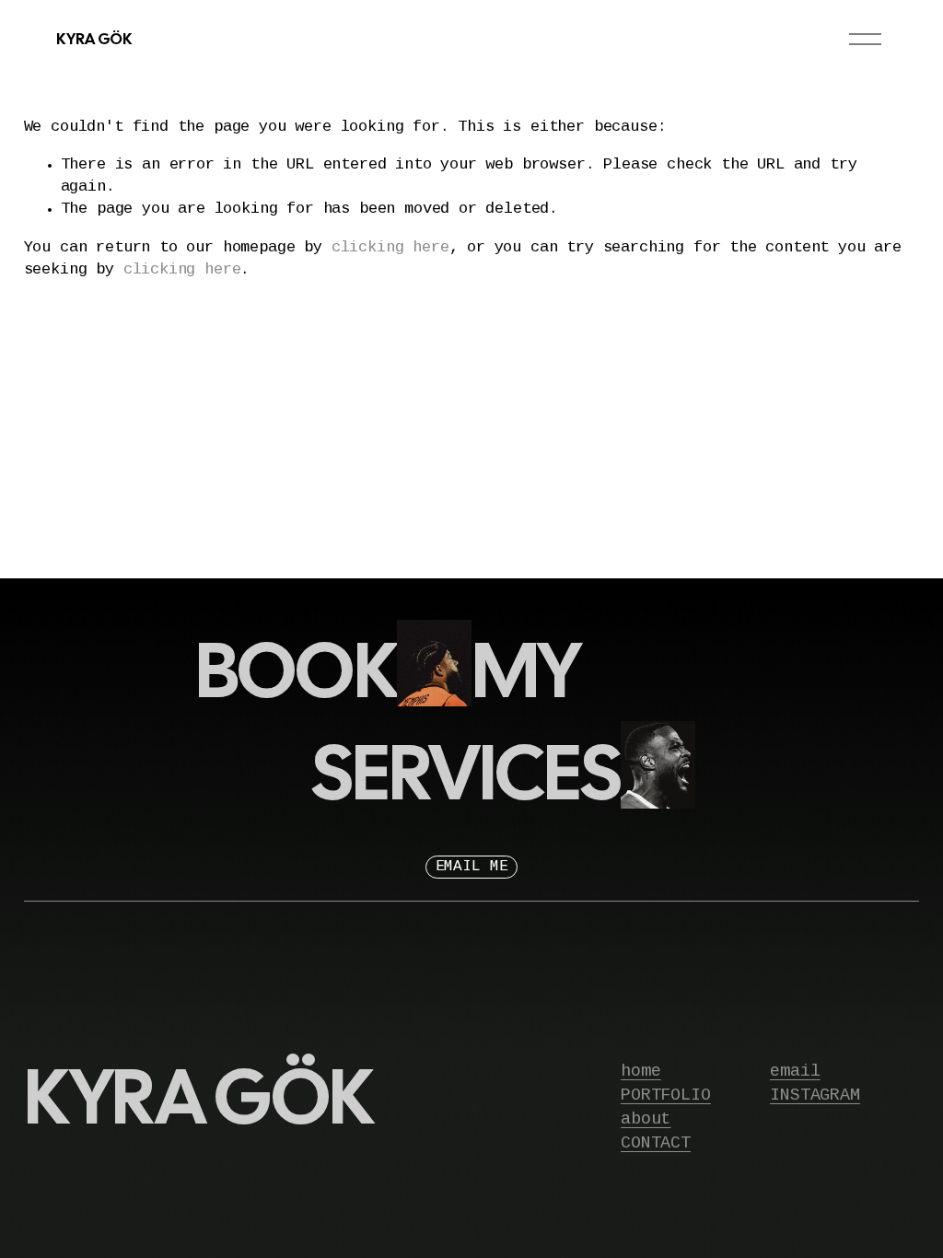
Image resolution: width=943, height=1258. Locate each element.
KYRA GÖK (93, 39)
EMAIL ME (472, 867)
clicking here (390, 247)
